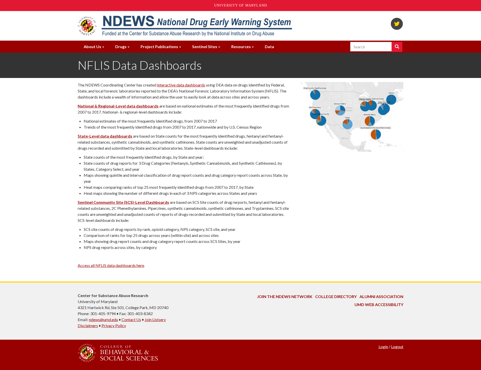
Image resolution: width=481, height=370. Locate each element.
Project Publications (159, 46)
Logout (397, 346)
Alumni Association (381, 296)
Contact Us (131, 319)
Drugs (121, 46)
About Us (92, 46)
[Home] (196, 26)
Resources (241, 46)
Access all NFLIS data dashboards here (111, 265)
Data (269, 46)
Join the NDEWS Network (284, 296)
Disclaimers (88, 325)
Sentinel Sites (204, 46)
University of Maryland (240, 5)
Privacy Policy (113, 325)
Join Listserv (155, 319)
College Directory (336, 296)
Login (383, 346)
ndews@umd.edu (103, 319)
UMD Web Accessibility (378, 304)
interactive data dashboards (181, 84)
